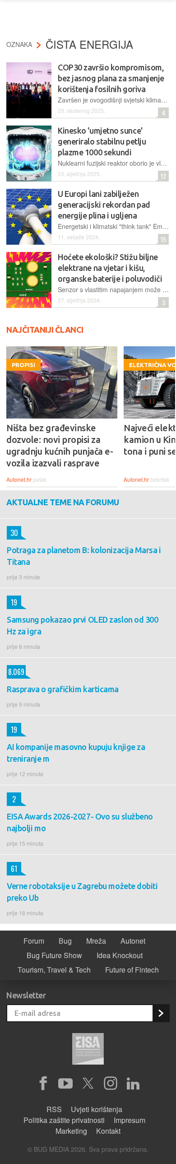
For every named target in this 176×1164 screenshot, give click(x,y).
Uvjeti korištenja (96, 1109)
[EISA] (88, 1050)
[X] (88, 1084)
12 (162, 176)
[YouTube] (65, 1084)
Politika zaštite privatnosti (64, 1120)
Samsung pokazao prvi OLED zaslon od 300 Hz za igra (82, 625)
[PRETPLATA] (161, 1013)
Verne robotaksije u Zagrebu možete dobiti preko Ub (82, 891)
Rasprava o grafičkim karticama (63, 689)
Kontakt (108, 1131)
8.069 (15, 671)
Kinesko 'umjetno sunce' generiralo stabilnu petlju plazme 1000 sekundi (102, 141)
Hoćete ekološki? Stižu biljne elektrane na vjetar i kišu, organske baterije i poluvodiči (110, 267)
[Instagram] (110, 1084)
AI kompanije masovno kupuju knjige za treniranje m (76, 752)
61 (12, 868)
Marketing (71, 1131)
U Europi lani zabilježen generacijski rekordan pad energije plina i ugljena (104, 204)
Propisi (23, 365)
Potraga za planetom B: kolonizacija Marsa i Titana (84, 555)
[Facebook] (42, 1084)
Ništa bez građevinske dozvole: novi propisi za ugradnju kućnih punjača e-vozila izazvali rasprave (59, 445)
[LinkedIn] (133, 1084)
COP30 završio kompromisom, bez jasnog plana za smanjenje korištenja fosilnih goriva (111, 78)
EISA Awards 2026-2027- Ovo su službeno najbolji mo (80, 822)
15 (162, 239)
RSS (54, 1109)
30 (12, 532)
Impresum (129, 1120)
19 (12, 602)
